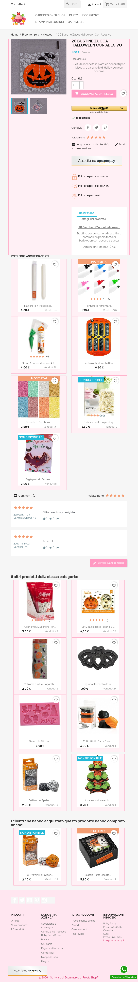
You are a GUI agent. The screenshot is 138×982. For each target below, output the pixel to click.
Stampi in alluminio (49, 22)
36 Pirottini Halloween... (40, 874)
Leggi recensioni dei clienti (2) (93, 144)
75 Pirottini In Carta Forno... (98, 741)
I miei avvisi (78, 933)
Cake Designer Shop (50, 15)
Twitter (22, 900)
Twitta (96, 127)
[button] (99, 109)
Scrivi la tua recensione (110, 562)
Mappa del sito (49, 957)
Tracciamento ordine (83, 920)
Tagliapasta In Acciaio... (39, 479)
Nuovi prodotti (19, 925)
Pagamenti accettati (52, 948)
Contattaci (18, 4)
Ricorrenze (90, 15)
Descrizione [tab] (86, 213)
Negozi (45, 961)
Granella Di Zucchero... (39, 422)
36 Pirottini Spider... (40, 800)
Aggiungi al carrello (94, 94)
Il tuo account (83, 914)
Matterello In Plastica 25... (38, 305)
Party (73, 15)
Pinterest (105, 127)
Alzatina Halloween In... (98, 800)
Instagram (44, 900)
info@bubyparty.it (113, 940)
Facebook (14, 900)
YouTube (29, 900)
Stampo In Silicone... (40, 741)
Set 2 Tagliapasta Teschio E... (98, 626)
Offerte (15, 920)
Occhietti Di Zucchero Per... (40, 626)
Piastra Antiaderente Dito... (99, 363)
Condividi (87, 127)
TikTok (51, 900)
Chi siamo (46, 943)
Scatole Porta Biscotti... (98, 874)
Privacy (45, 939)
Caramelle (76, 22)
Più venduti (17, 929)
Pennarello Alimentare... (99, 305)
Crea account (79, 929)
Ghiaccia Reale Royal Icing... (99, 422)
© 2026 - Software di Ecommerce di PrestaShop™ (69, 977)
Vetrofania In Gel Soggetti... (40, 684)
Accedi (75, 925)
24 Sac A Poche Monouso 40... (39, 363)
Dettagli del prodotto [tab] (93, 219)
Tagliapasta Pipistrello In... (98, 684)
